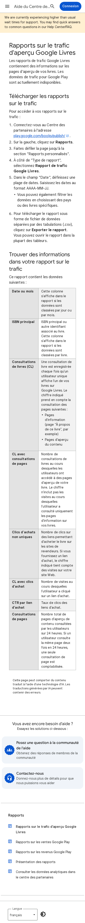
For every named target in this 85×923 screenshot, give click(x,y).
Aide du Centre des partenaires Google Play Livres (32, 6)
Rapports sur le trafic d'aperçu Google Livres (46, 829)
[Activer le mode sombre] (43, 914)
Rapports (16, 815)
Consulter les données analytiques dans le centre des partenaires (45, 874)
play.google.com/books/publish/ (39, 136)
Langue (17, 908)
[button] (7, 6)
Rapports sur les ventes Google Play (43, 842)
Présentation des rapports (35, 862)
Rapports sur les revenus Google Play (43, 852)
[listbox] (23, 915)
